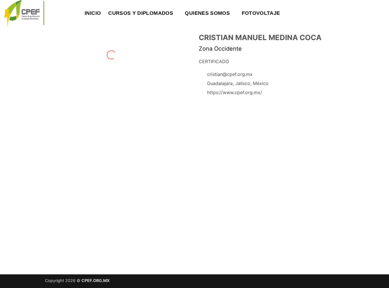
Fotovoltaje (261, 13)
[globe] (212, 107)
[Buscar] (74, 13)
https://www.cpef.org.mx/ (234, 92)
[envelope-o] (203, 107)
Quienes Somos (207, 13)
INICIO (93, 13)
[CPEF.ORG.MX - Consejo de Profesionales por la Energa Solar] (33, 13)
